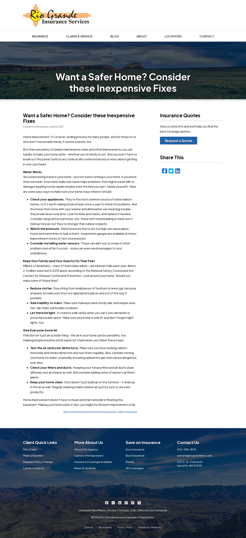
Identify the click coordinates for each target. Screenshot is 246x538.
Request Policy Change (38, 461)
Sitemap (89, 527)
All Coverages (135, 468)
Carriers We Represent (89, 455)
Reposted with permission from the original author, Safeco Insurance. (100, 411)
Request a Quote (178, 141)
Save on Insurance (143, 442)
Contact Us (188, 442)
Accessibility (105, 527)
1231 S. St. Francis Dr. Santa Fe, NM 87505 (190, 463)
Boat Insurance (135, 455)
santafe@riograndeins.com (194, 455)
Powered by (149, 527)
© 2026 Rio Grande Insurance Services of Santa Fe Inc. (123, 517)
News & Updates (85, 468)
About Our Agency (86, 449)
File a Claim (30, 449)
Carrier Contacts (33, 468)
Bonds (130, 461)
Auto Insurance (135, 449)
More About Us (88, 442)
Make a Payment (33, 455)
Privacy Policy (125, 527)
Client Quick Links (40, 442)
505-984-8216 (186, 449)
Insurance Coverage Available (93, 461)
